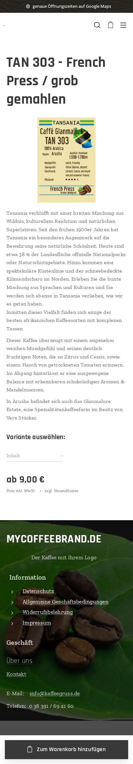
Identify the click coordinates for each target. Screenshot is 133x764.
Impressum (37, 622)
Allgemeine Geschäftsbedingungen (65, 601)
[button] (97, 25)
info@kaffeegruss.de (55, 693)
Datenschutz (38, 591)
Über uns (19, 661)
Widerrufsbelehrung (48, 612)
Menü (123, 24)
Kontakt (16, 674)
